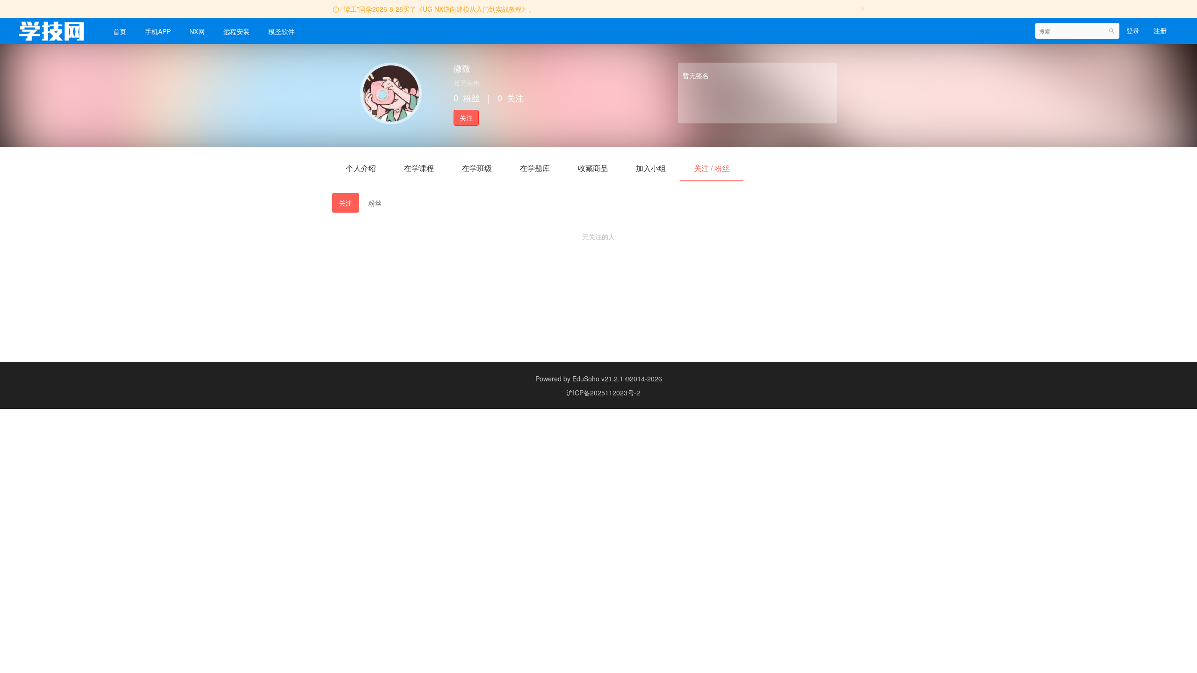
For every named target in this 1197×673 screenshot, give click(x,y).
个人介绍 (361, 168)
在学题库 (535, 168)
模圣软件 (281, 31)
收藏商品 (593, 168)
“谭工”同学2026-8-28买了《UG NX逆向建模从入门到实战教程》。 (438, 9)
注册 (1160, 30)
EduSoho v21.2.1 (597, 378)
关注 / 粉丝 (711, 168)
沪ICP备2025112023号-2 (603, 392)
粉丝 (375, 203)
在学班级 (477, 168)
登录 (1132, 30)
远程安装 (237, 31)
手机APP (158, 31)
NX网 (197, 31)
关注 (466, 117)
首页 (119, 31)
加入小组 (651, 168)
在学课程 (419, 168)
